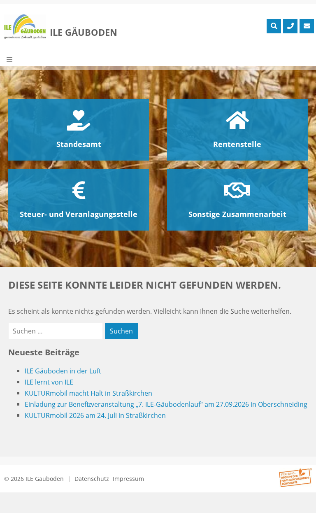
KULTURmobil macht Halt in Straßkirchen (88, 393)
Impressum (128, 479)
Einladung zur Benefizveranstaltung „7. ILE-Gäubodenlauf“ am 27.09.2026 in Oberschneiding (166, 404)
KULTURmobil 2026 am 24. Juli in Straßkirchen (95, 415)
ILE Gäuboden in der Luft (63, 370)
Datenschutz (91, 479)
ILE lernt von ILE (49, 382)
